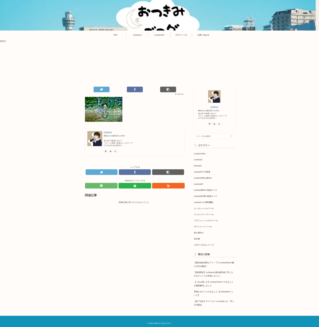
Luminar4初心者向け (203, 178)
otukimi (108, 132)
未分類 (197, 239)
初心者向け (199, 233)
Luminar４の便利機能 (203, 202)
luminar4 (198, 166)
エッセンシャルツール (204, 208)
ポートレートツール (203, 227)
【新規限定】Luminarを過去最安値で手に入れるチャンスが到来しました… (213, 274)
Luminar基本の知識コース (205, 190)
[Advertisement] (159, 63)
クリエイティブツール (204, 214)
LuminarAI (198, 184)
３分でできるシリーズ (204, 245)
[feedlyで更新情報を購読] (110, 151)
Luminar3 (198, 160)
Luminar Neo (199, 154)
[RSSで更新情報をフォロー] (115, 151)
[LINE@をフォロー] (106, 151)
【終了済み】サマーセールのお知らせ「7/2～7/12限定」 (214, 303)
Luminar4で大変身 (202, 172)
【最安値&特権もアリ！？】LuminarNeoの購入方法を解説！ (214, 264)
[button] (231, 136)
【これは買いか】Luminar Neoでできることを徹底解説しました (213, 284)
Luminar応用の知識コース (205, 196)
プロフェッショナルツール (206, 220)
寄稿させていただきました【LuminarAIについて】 (213, 293)
